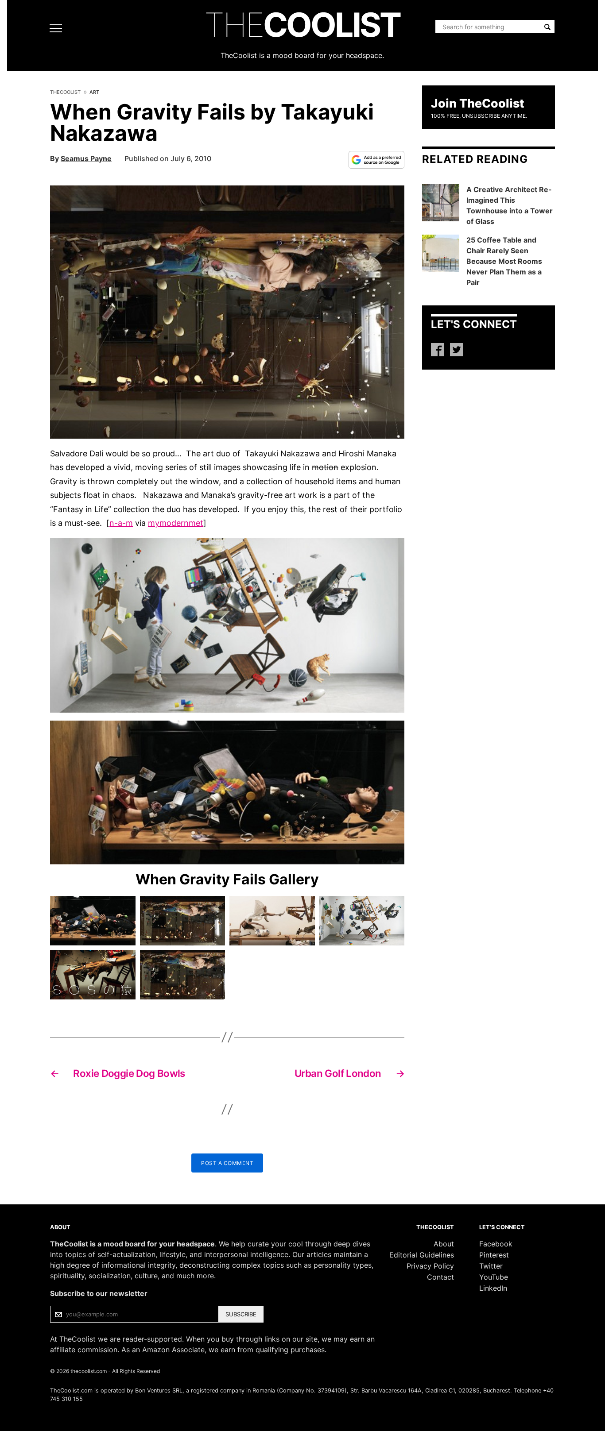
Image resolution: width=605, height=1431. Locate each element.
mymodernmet (175, 523)
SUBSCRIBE (240, 1314)
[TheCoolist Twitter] (456, 349)
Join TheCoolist (477, 103)
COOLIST (302, 24)
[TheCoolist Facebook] (437, 349)
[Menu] (58, 28)
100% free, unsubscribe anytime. (479, 115)
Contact (440, 1277)
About (444, 1243)
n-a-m (121, 523)
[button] (227, 312)
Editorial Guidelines (421, 1254)
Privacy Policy (430, 1265)
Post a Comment (227, 1163)
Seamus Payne (86, 158)
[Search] (547, 27)
